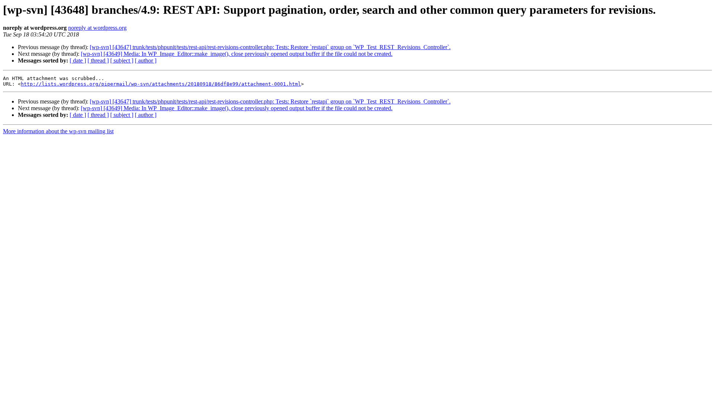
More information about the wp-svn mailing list (58, 131)
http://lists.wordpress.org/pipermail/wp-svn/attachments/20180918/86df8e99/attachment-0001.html (161, 84)
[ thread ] (98, 60)
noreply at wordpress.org (97, 28)
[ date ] (78, 60)
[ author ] (145, 60)
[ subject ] (121, 60)
